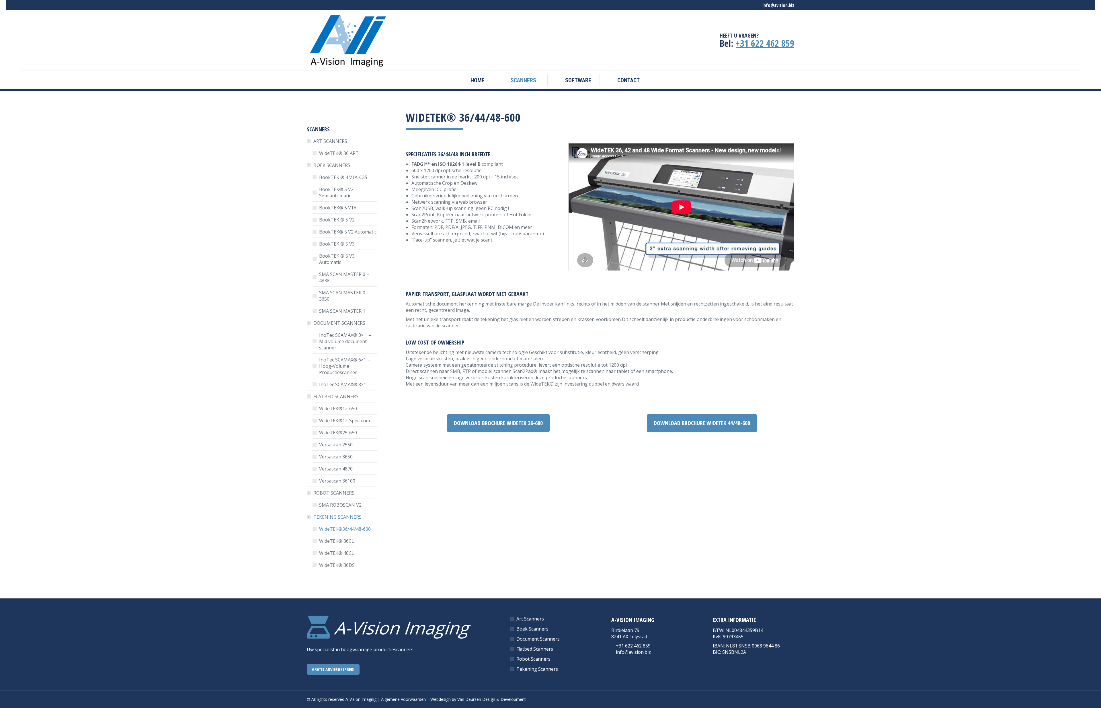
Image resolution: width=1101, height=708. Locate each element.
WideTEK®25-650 (338, 432)
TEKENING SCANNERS (337, 517)
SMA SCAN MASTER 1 (342, 311)
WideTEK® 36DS (337, 565)
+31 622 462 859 (765, 43)
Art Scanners (530, 619)
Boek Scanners (532, 629)
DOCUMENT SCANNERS (339, 323)
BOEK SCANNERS (331, 165)
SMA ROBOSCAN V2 (340, 505)
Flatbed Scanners (534, 649)
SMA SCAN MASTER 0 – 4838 (344, 277)
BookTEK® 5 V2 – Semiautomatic (338, 192)
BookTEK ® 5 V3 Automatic (337, 259)
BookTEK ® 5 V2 (337, 220)
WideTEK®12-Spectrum (344, 420)
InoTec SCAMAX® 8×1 (342, 384)
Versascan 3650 (336, 457)
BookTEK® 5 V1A (337, 208)
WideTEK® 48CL (336, 553)
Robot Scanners (533, 659)
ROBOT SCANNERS (333, 493)
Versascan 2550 (336, 444)
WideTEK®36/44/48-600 (345, 529)
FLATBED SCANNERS (335, 396)
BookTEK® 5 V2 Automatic (347, 232)
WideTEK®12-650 (338, 408)
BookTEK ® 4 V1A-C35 (343, 177)
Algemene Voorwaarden (403, 699)
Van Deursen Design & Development (491, 699)
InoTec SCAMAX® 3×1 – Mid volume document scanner (345, 341)
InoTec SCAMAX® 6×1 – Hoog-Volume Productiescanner (344, 366)
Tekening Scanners (537, 669)
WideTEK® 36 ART (340, 153)
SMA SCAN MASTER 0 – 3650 (344, 295)
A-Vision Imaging (360, 699)
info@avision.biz (633, 652)
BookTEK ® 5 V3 (337, 244)
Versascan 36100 (337, 481)
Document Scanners (538, 639)
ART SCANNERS (330, 141)
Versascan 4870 (336, 469)
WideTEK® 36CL (336, 541)
